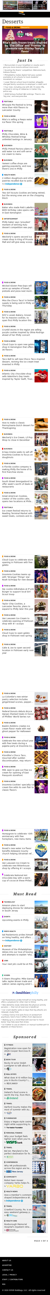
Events (7, 916)
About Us (6, 1260)
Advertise (7, 1265)
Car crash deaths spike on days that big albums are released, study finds (24, 1010)
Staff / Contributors (12, 1279)
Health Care (11, 1221)
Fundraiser (11, 1118)
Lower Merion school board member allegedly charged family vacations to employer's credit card (25, 83)
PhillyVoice (6, 14)
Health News (9, 175)
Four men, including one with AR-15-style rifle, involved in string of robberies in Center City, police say (23, 89)
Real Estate (11, 1074)
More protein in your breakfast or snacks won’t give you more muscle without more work (24, 66)
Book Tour (11, 1059)
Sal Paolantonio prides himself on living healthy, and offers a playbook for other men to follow (24, 1000)
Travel (9, 1089)
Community (11, 1177)
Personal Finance (14, 1133)
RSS (3, 1284)
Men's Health (10, 931)
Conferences (12, 1162)
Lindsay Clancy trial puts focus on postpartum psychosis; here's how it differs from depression (21, 1015)
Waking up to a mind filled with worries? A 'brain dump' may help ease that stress (22, 1020)
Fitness (9, 1045)
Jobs (6, 960)
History (7, 946)
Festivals (8, 101)
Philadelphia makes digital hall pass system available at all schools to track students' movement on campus (22, 77)
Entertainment (11, 219)
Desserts (25, 27)
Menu (46, 15)
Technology (9, 902)
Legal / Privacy (9, 1274)
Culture (22, 13)
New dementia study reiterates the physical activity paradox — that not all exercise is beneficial (23, 1005)
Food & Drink (13, 27)
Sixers (7, 975)
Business (8, 145)
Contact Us (7, 1270)
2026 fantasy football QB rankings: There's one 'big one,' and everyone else (24, 95)
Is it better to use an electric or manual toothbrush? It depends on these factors (25, 1025)
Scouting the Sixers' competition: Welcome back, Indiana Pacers (24, 71)
